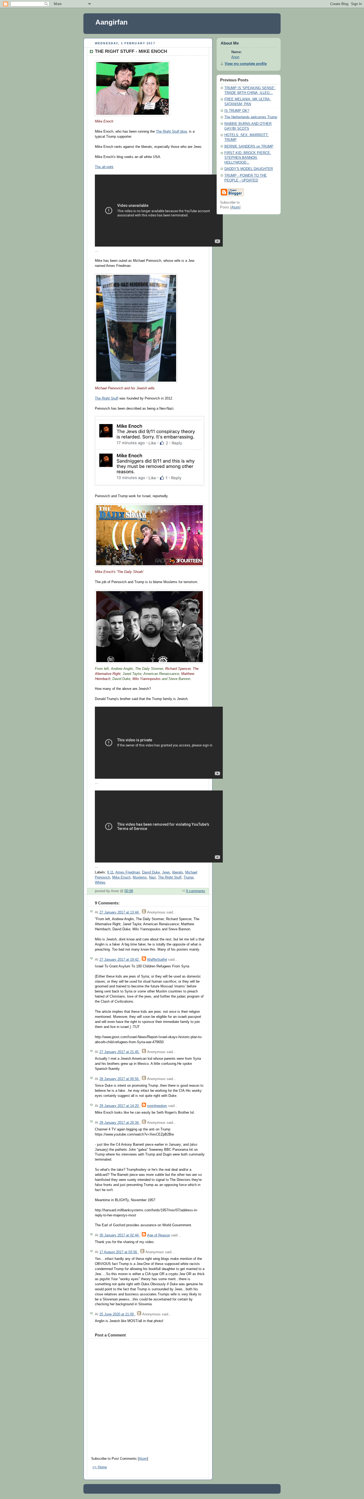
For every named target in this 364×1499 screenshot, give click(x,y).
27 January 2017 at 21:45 (119, 1052)
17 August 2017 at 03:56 (118, 1252)
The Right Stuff (106, 398)
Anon (235, 57)
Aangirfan (111, 22)
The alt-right (104, 167)
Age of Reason (158, 1235)
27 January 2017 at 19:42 (119, 960)
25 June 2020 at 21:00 (117, 1314)
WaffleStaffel (157, 960)
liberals (177, 872)
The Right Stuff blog (171, 131)
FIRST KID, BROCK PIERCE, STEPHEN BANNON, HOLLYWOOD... (247, 157)
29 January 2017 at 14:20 (119, 1106)
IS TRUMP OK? (236, 111)
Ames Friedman (127, 872)
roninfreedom (157, 1106)
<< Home (99, 1467)
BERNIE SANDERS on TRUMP (248, 146)
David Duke (151, 872)
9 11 (110, 872)
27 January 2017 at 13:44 (119, 912)
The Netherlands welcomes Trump (250, 117)
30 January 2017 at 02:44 (119, 1235)
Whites (100, 882)
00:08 (128, 891)
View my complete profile (246, 64)
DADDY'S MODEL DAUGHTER (248, 169)
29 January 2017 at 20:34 (119, 1123)
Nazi (152, 877)
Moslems (140, 877)
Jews (166, 872)
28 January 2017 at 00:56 (119, 1079)
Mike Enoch (121, 877)
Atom (143, 1459)
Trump (188, 877)
